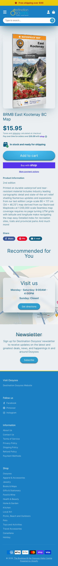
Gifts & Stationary (12, 490)
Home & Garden (10, 503)
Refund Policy (10, 451)
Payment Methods (12, 456)
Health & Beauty (11, 499)
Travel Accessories (12, 528)
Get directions (29, 306)
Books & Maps (10, 486)
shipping (16, 133)
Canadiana (8, 533)
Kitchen (7, 507)
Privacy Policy (10, 443)
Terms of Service (11, 439)
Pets (5, 520)
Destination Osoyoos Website (17, 385)
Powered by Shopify (29, 561)
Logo (20, 12)
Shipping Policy (10, 447)
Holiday (7, 537)
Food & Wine (9, 494)
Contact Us (8, 434)
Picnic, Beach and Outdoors (16, 516)
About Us (7, 430)
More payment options (29, 171)
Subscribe (29, 360)
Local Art (7, 512)
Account (48, 12)
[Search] (52, 20)
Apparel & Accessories (14, 477)
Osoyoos (7, 473)
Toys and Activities (12, 524)
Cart (53, 12)
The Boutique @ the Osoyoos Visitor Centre (33, 558)
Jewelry (7, 482)
